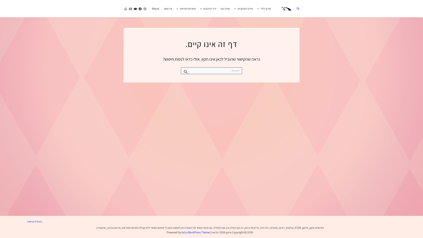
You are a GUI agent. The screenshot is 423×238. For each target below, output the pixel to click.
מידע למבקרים (245, 8)
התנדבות (225, 8)
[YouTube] (135, 9)
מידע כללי (266, 8)
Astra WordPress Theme (195, 232)
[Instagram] (145, 9)
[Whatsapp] (125, 9)
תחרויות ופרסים (188, 8)
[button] (297, 9)
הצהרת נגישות (34, 221)
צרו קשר (168, 8)
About (155, 8)
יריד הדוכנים (209, 8)
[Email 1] (130, 9)
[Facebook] (140, 9)
